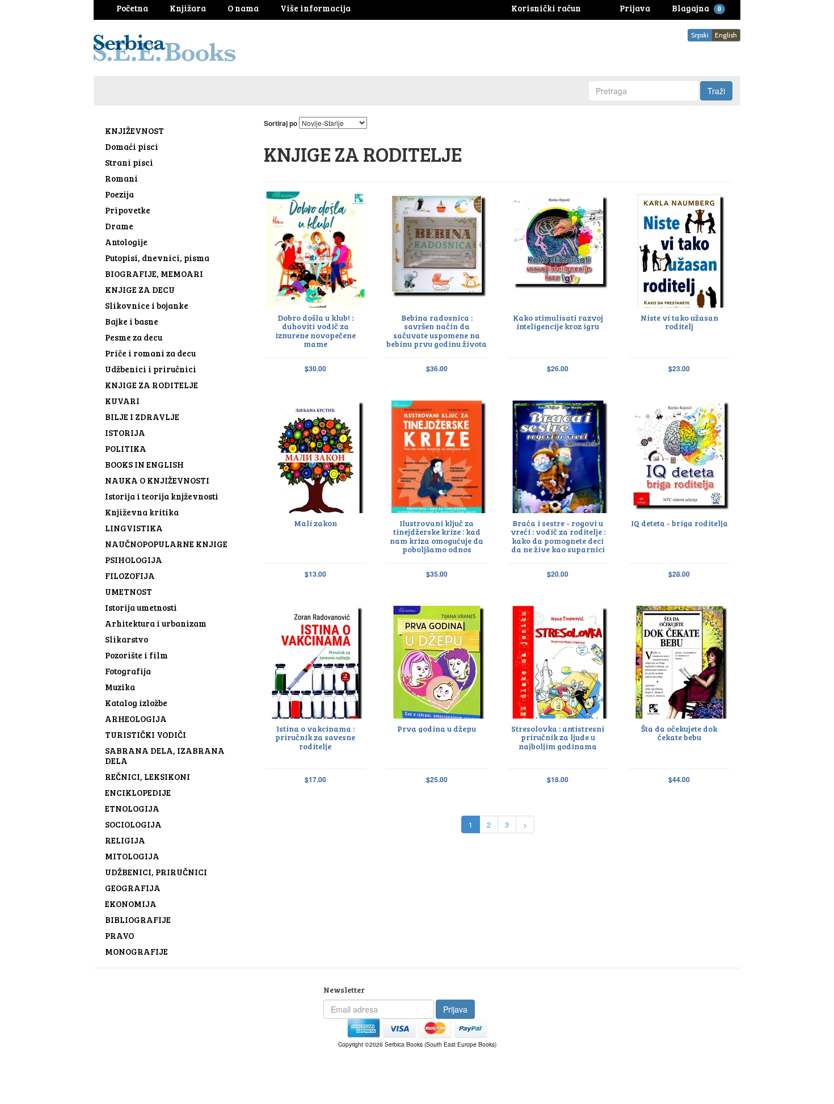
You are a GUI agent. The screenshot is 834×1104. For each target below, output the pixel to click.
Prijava (455, 1009)
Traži (716, 90)
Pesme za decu (133, 337)
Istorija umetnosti (141, 607)
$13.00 (315, 574)
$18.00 (557, 779)
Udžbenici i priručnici (150, 369)
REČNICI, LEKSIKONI (147, 776)
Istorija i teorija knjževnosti (161, 496)
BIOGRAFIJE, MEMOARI (154, 273)
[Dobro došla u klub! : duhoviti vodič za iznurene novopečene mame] (315, 249)
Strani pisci (129, 162)
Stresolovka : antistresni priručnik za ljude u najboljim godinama (557, 737)
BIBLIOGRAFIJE (138, 919)
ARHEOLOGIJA (136, 718)
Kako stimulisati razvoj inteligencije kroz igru (558, 322)
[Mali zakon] (315, 455)
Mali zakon (315, 523)
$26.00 (557, 368)
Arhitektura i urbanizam (156, 623)
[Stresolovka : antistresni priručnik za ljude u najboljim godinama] (558, 660)
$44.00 (679, 779)
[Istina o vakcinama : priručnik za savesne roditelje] (315, 660)
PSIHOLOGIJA (133, 559)
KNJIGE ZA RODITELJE (151, 385)
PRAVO (119, 935)
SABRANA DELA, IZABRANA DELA (165, 755)
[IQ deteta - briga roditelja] (679, 455)
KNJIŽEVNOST (134, 130)
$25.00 (437, 779)
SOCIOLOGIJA (133, 824)
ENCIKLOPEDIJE (138, 792)
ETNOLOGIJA (132, 808)
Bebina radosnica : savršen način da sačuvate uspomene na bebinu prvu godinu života (436, 331)
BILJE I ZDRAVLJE (142, 416)
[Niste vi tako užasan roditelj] (679, 249)
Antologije (126, 241)
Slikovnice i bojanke (146, 305)
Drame (119, 226)
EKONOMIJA (131, 903)
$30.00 (315, 368)
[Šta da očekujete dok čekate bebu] (679, 660)
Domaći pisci (131, 146)
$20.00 (557, 574)
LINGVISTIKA (134, 528)
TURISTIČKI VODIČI (145, 734)
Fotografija (128, 671)
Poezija (119, 194)
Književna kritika (142, 512)
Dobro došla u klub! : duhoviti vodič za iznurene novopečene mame (315, 331)
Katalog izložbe (136, 702)
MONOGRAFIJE (136, 951)
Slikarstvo (126, 639)
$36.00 (437, 368)
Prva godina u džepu (436, 728)
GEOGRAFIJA (133, 887)
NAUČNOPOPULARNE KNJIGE (166, 543)
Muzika (120, 686)
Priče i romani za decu (150, 353)
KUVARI (122, 400)
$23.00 (679, 368)
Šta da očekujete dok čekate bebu (679, 733)
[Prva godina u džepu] (436, 660)
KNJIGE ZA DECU (140, 289)
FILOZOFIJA (130, 575)
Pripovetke (127, 210)
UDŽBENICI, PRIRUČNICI (156, 872)
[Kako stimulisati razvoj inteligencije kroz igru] (558, 249)
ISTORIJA (125, 432)
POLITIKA (125, 448)
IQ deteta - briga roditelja (679, 523)
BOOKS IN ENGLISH (144, 464)
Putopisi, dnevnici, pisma (157, 257)
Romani (121, 178)
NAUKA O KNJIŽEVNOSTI (157, 480)
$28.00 (679, 574)
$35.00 (437, 574)
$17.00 (315, 779)
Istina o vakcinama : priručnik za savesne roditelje (315, 737)
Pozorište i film (136, 655)
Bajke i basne (131, 321)
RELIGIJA (125, 840)
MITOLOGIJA (132, 856)
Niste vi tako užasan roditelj (679, 322)
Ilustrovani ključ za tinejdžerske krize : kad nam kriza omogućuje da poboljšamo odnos (436, 536)
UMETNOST (128, 591)
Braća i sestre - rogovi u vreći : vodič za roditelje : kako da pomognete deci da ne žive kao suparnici (558, 536)
